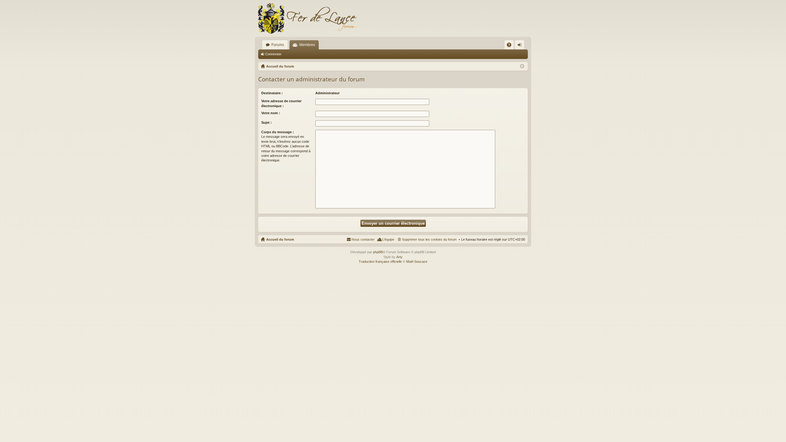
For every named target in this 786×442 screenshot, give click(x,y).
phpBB (378, 252)
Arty (399, 257)
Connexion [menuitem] (520, 46)
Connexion (273, 54)
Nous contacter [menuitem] (363, 239)
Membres (307, 45)
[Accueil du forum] (307, 18)
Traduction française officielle (380, 261)
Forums (277, 45)
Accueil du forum (280, 239)
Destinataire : (272, 93)
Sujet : (266, 122)
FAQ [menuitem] (511, 46)
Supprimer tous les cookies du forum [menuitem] (429, 239)
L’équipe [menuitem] (388, 239)
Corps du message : (277, 132)
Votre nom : (270, 113)
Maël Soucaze (416, 261)
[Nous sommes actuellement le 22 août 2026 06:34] (522, 66)
